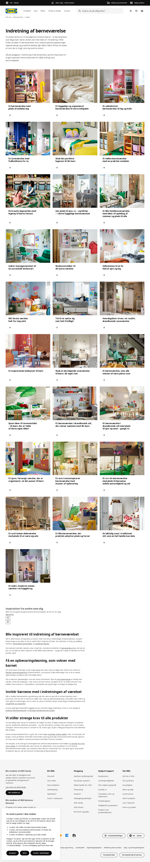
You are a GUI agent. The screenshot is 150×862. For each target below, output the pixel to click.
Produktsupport (104, 801)
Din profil (50, 776)
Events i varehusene (54, 798)
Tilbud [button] (42, 11)
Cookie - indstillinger (41, 853)
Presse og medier (129, 807)
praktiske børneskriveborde (16, 710)
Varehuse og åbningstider (83, 776)
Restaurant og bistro (82, 781)
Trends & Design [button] (54, 11)
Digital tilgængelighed (94, 848)
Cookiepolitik (79, 848)
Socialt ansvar (127, 794)
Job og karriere (128, 781)
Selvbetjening (52, 789)
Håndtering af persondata (112, 848)
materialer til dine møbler (57, 734)
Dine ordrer (51, 781)
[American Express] (67, 835)
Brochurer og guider (81, 812)
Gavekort (77, 794)
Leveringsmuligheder (106, 781)
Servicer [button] (67, 11)
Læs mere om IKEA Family (16, 787)
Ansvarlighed (127, 785)
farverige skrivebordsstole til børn (42, 710)
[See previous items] (8, 618)
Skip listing (10, 614)
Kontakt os (102, 789)
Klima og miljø (127, 789)
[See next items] (8, 622)
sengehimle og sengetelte (15, 704)
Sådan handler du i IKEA (83, 785)
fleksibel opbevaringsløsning (16, 672)
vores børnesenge (63, 679)
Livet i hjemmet (128, 803)
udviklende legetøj (42, 644)
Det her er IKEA (128, 776)
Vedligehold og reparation (108, 805)
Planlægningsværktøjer (82, 798)
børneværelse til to (68, 648)
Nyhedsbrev (51, 794)
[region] (31, 834)
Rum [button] (36, 11)
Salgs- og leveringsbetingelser (134, 848)
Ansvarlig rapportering (65, 848)
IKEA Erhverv (78, 807)
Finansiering (78, 789)
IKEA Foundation (128, 798)
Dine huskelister (53, 785)
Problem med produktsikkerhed (104, 811)
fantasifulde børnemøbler (22, 644)
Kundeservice (103, 776)
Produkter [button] (27, 11)
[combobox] (99, 11)
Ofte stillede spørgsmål (107, 785)
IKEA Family (78, 803)
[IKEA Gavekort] (74, 835)
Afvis (24, 853)
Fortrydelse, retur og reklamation (106, 795)
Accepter (12, 853)
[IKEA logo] (11, 11)
